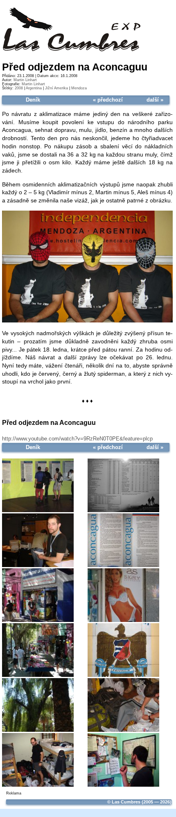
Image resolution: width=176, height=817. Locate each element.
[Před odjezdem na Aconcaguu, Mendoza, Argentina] (38, 485)
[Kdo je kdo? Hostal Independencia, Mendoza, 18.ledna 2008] (87, 321)
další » (155, 100)
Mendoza (79, 88)
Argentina (34, 88)
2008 (19, 88)
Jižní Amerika (56, 88)
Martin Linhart (25, 80)
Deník (33, 100)
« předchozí (108, 100)
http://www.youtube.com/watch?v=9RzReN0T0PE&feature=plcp (77, 439)
